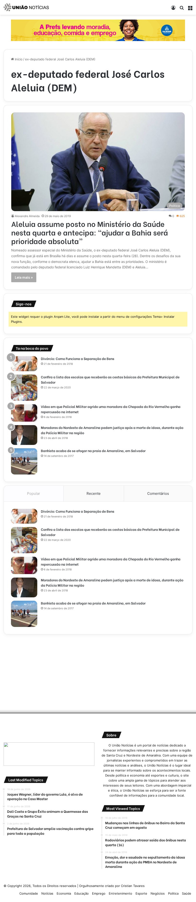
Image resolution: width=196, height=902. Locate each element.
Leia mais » (24, 277)
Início (18, 59)
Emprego (98, 893)
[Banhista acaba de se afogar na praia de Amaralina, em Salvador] (24, 461)
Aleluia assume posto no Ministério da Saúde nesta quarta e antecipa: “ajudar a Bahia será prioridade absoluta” (89, 232)
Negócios (158, 893)
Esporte (141, 893)
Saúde (186, 893)
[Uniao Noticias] (26, 7)
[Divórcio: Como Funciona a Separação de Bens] (24, 363)
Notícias (47, 893)
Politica (173, 893)
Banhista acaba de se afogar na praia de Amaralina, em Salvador (93, 450)
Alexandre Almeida (27, 216)
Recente (94, 493)
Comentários (158, 493)
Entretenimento (120, 893)
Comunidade (28, 893)
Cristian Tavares (133, 886)
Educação (81, 893)
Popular (33, 493)
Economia (64, 893)
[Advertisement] (98, 671)
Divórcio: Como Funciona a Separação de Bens (77, 358)
